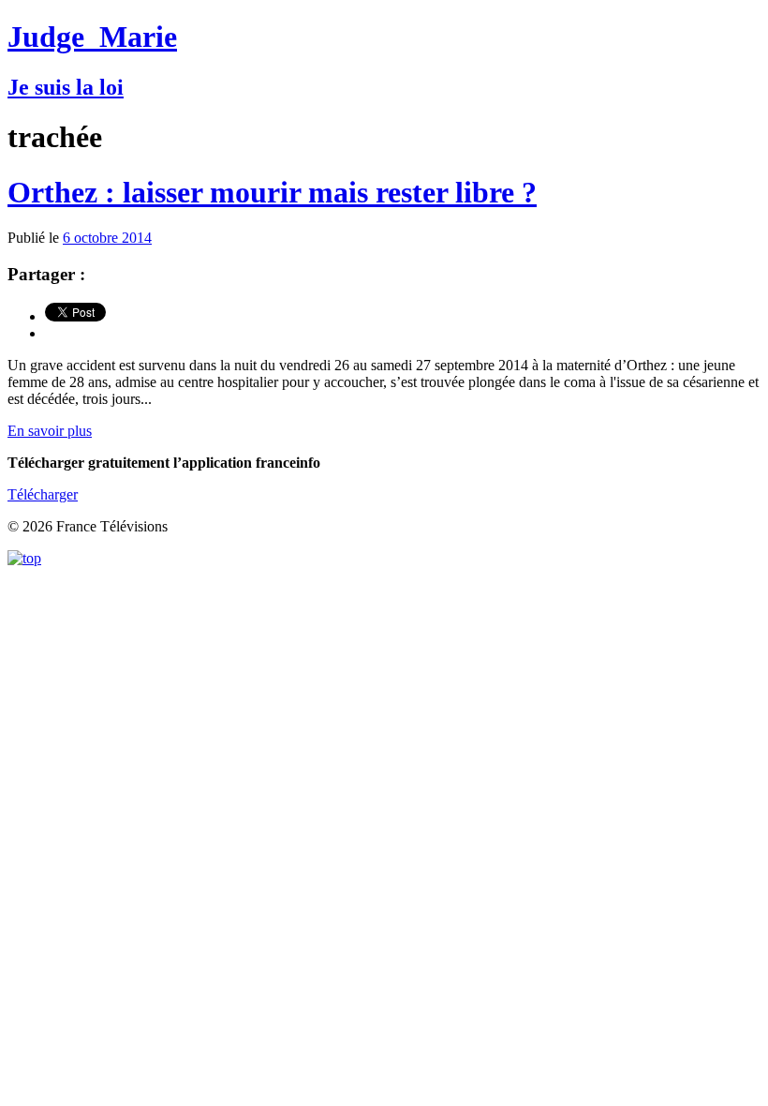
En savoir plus (49, 431)
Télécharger (42, 494)
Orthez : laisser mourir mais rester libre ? (272, 192)
